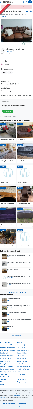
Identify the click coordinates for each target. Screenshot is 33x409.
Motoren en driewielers (7, 366)
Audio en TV (20, 342)
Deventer (4, 16)
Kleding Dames (5, 364)
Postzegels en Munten (7, 369)
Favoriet (28, 44)
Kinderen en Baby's (22, 361)
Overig (2, 384)
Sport (18, 372)
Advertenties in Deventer (17, 292)
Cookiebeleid (5, 406)
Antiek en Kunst (5, 342)
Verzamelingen (21, 379)
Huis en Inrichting (22, 358)
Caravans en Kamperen (7, 348)
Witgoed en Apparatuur (24, 382)
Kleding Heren (21, 364)
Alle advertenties (17, 336)
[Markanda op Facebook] (19, 406)
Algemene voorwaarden (8, 403)
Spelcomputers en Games (8, 372)
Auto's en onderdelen (6, 345)
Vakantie (3, 379)
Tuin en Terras (21, 374)
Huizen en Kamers (5, 361)
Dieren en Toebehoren (23, 350)
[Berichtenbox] (23, 1)
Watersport (3, 382)
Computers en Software (7, 350)
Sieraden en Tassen (23, 369)
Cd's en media (21, 348)
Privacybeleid (22, 403)
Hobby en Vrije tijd (5, 358)
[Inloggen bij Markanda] (26, 1)
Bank (4, 72)
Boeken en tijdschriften (24, 345)
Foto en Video (21, 356)
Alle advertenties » (5, 56)
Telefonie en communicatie (4, 375)
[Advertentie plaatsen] (30, 1)
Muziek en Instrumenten (24, 366)
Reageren (9, 111)
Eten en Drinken (22, 353)
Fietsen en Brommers (6, 356)
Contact (14, 406)
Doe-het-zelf (4, 353)
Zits (10, 72)
